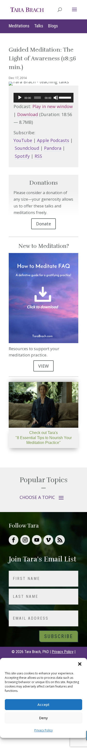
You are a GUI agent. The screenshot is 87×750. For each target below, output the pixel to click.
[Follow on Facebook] (13, 540)
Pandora (52, 148)
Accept (43, 704)
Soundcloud (27, 148)
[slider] (65, 97)
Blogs (53, 25)
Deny (43, 717)
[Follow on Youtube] (37, 540)
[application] (43, 98)
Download (27, 114)
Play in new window (52, 106)
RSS (38, 156)
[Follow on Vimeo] (48, 540)
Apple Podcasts (53, 140)
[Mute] (55, 97)
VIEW (43, 366)
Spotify (22, 156)
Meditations (19, 25)
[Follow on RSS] (60, 540)
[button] (79, 664)
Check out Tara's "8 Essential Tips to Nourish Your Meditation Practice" (43, 438)
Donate (43, 224)
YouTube (23, 140)
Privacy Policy (43, 730)
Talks (38, 25)
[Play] (19, 97)
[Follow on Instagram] (25, 540)
